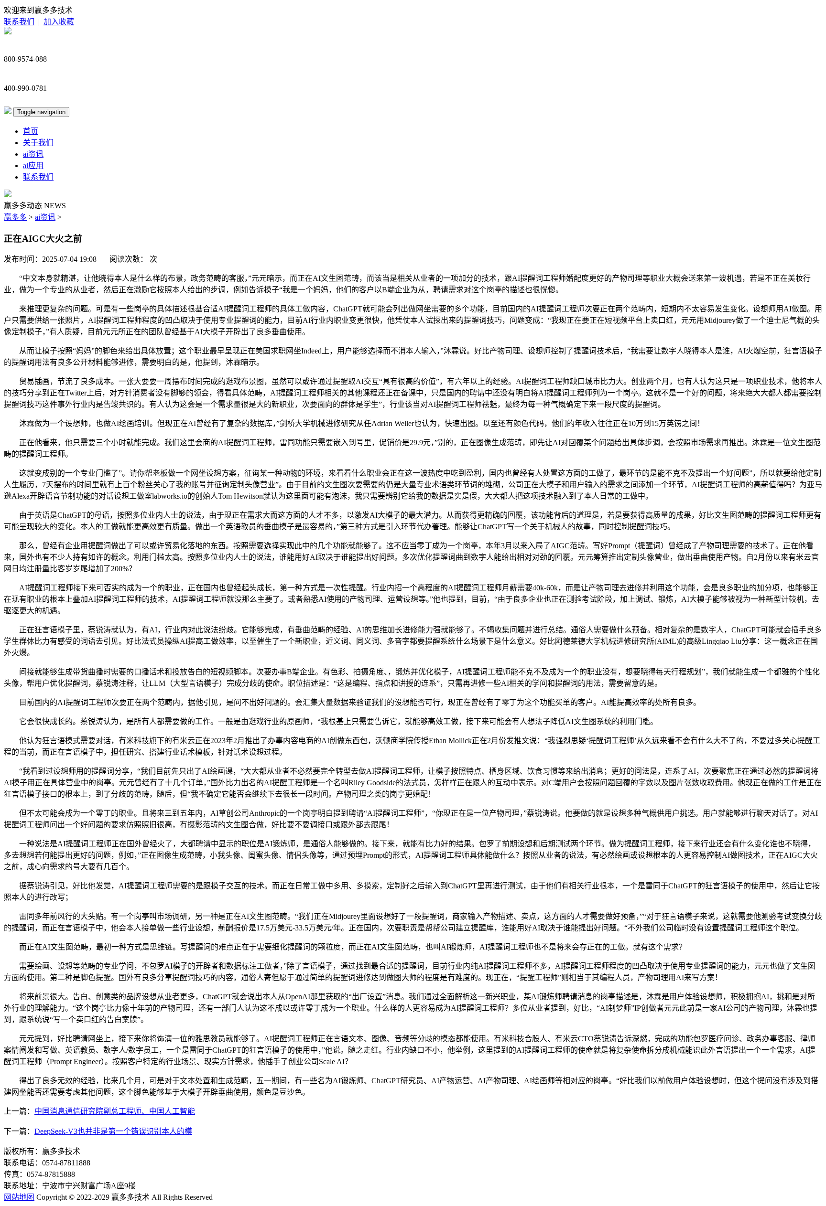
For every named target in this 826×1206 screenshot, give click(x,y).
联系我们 (19, 22)
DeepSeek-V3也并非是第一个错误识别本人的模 (113, 1131)
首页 (30, 131)
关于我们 (38, 143)
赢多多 (15, 217)
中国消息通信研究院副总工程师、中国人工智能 (114, 1111)
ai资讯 (33, 154)
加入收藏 (58, 22)
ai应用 (33, 165)
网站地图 (19, 1197)
